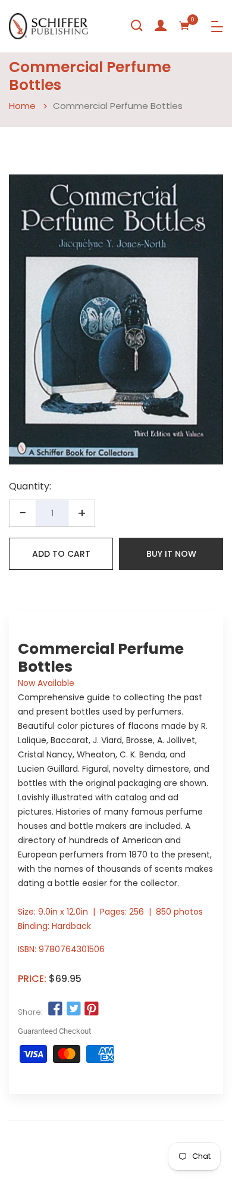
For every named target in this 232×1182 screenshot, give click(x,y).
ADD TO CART (61, 554)
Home (22, 105)
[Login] (161, 25)
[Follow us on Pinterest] (91, 1009)
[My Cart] (184, 25)
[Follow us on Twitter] (73, 1009)
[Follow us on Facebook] (55, 1009)
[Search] (137, 25)
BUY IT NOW (171, 554)
